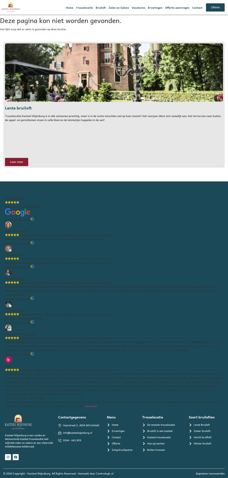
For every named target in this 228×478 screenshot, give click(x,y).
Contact (197, 7)
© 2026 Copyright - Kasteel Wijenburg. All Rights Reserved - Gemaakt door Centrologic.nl (58, 473)
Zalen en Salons (118, 7)
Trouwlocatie (84, 7)
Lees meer (91, 406)
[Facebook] (16, 457)
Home (69, 7)
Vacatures (138, 7)
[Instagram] (8, 457)
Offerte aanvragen (177, 7)
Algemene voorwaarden (210, 473)
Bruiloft (101, 7)
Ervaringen (155, 7)
